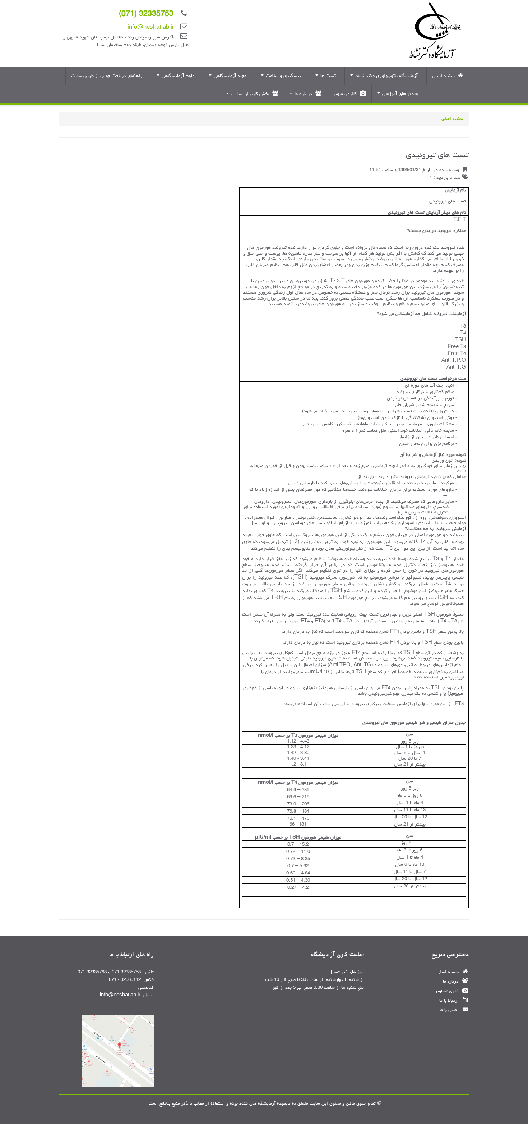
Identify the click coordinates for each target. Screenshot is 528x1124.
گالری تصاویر (447, 991)
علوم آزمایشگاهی (178, 76)
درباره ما (451, 981)
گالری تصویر (345, 94)
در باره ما (303, 94)
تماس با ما (450, 1010)
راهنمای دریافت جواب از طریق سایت (107, 76)
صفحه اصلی (444, 76)
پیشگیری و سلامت (283, 76)
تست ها (328, 76)
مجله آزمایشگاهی (230, 76)
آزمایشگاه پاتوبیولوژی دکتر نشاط (386, 76)
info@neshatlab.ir (151, 28)
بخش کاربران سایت (250, 94)
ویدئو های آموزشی (400, 94)
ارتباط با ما (449, 1001)
